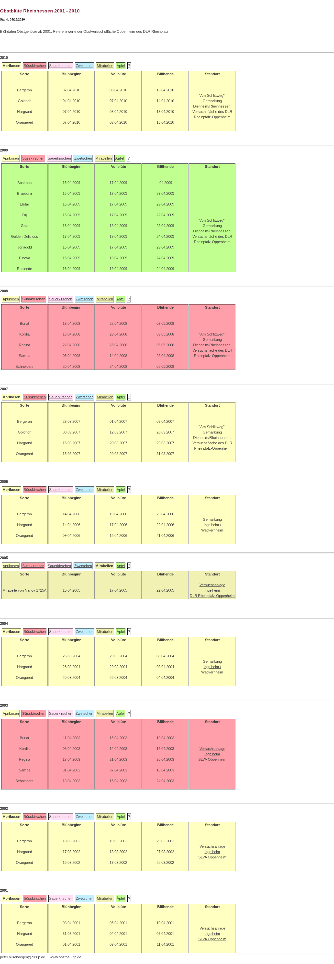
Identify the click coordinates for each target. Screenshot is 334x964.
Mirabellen (105, 66)
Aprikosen (11, 158)
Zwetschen (84, 66)
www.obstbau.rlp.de (65, 957)
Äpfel (121, 66)
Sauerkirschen (60, 66)
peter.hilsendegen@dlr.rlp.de (22, 957)
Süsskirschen (35, 66)
